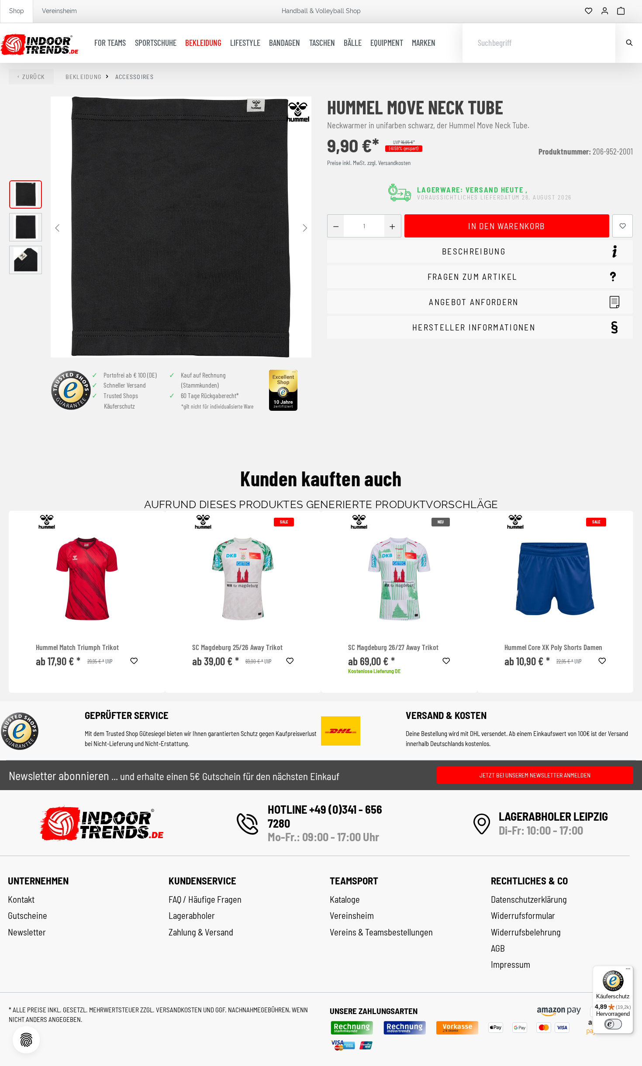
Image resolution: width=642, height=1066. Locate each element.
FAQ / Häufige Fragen (205, 899)
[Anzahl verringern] (335, 225)
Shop (16, 10)
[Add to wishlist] (134, 660)
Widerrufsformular (523, 915)
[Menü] (628, 971)
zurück (33, 76)
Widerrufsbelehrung (526, 932)
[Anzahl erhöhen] (392, 225)
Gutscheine (27, 915)
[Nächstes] (304, 227)
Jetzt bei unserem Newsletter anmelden (535, 775)
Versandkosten (179, 1010)
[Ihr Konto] (605, 11)
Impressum (510, 964)
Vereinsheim (59, 10)
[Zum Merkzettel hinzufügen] (622, 225)
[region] (160, 226)
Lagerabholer (192, 915)
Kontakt (21, 899)
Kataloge (345, 899)
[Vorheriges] (57, 227)
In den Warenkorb (506, 226)
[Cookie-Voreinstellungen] (26, 1040)
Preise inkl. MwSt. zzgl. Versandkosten (369, 162)
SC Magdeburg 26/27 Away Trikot (393, 647)
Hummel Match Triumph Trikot (77, 647)
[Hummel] (298, 111)
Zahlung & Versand (201, 932)
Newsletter (27, 932)
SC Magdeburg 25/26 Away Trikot (237, 647)
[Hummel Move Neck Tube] (181, 226)
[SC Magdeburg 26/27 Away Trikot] (399, 578)
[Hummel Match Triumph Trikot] (87, 578)
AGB (498, 948)
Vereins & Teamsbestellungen (381, 932)
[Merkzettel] (589, 11)
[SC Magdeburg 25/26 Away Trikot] (243, 578)
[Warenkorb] (621, 11)
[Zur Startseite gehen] (39, 43)
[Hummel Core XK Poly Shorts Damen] (555, 578)
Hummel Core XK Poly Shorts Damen (553, 647)
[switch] (613, 1024)
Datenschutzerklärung (529, 899)
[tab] (480, 251)
